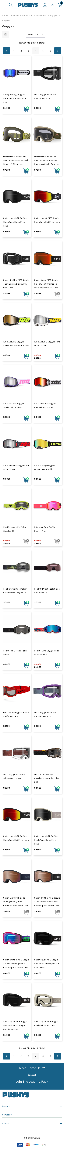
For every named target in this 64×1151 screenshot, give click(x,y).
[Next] (57, 50)
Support (32, 1075)
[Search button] (11, 5)
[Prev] (6, 50)
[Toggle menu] (4, 5)
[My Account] (45, 5)
